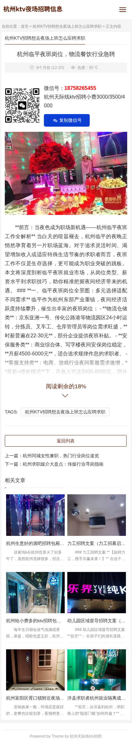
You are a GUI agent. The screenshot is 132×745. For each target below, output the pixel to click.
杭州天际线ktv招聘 (86, 736)
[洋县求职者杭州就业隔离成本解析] (96, 670)
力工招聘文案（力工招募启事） (98, 543)
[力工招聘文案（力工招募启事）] (96, 515)
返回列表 (66, 440)
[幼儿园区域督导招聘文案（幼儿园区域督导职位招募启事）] (96, 592)
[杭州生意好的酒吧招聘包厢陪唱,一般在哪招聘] (35, 515)
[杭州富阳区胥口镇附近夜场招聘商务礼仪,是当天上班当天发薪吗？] (35, 670)
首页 (25, 26)
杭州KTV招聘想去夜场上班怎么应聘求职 (67, 26)
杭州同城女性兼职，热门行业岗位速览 (61, 455)
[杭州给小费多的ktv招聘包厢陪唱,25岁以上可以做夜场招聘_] (35, 592)
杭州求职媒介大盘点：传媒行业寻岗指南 (63, 464)
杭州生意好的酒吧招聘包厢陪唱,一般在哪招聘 (51, 543)
